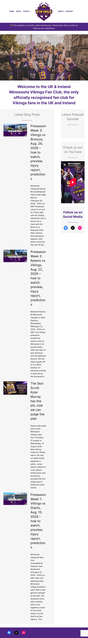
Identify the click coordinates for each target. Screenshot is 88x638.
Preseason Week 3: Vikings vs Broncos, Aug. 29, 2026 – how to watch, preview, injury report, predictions (38, 152)
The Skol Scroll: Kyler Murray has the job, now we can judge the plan (37, 401)
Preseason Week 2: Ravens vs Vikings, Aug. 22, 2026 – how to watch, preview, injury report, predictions (38, 278)
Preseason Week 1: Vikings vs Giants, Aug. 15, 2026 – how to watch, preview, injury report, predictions (38, 521)
